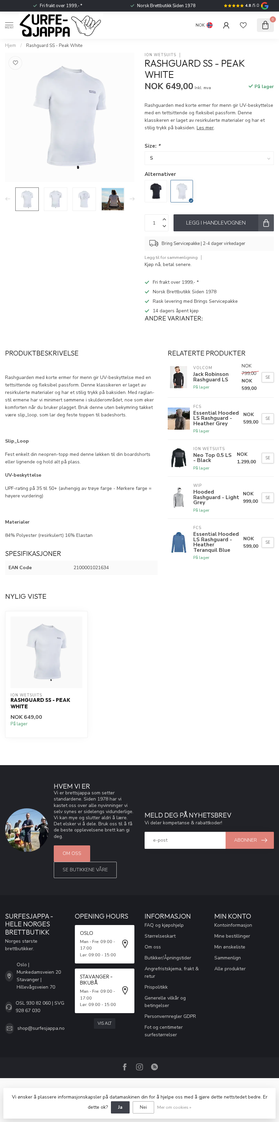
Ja (120, 1107)
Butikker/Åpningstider (168, 958)
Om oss (72, 853)
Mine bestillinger (232, 936)
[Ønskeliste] (243, 25)
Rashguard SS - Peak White (54, 46)
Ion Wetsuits (160, 55)
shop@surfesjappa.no (41, 1028)
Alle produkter (230, 969)
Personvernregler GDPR (170, 1016)
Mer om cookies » (174, 1107)
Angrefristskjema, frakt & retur (172, 972)
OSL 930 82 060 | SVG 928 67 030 (40, 1007)
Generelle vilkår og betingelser (165, 1002)
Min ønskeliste (229, 947)
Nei (143, 1107)
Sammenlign (227, 958)
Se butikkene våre (85, 870)
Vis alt (105, 1023)
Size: (152, 145)
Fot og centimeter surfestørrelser (164, 1031)
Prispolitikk (156, 987)
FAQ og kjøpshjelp (164, 925)
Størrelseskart (160, 936)
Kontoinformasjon (233, 925)
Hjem (10, 46)
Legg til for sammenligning (171, 257)
